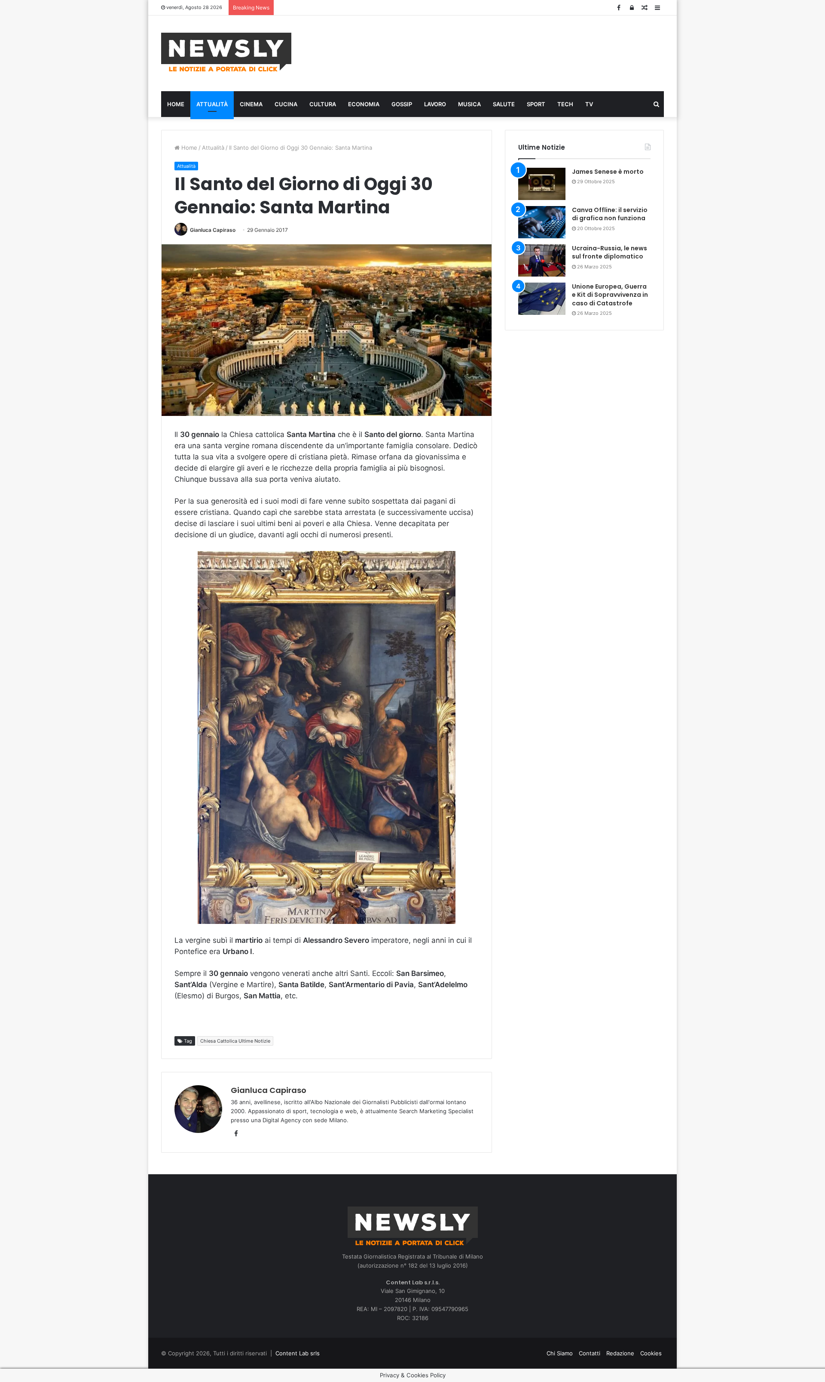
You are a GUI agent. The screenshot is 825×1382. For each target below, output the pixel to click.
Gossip (401, 104)
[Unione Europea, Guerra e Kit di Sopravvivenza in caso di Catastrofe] (541, 299)
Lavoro (435, 104)
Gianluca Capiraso (212, 230)
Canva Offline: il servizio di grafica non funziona (610, 214)
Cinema (251, 104)
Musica (469, 104)
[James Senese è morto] (541, 184)
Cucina (286, 104)
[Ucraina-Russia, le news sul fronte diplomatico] (541, 260)
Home (175, 104)
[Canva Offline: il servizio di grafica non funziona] (541, 222)
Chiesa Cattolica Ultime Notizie (235, 1041)
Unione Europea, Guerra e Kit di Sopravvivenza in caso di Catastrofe (610, 295)
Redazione (620, 1353)
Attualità (212, 104)
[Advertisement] (498, 52)
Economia (363, 104)
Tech (565, 104)
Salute (504, 104)
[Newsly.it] (226, 52)
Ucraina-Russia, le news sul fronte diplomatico (609, 252)
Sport (536, 104)
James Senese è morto (608, 171)
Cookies (651, 1353)
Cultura (322, 104)
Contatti (589, 1353)
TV (589, 104)
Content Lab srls (297, 1353)
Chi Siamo (560, 1353)
